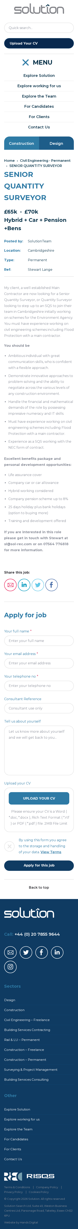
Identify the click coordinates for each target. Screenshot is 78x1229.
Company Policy (47, 1187)
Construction (21, 143)
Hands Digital (29, 1222)
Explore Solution (39, 75)
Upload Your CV (24, 43)
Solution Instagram (10, 967)
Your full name (16, 631)
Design (56, 143)
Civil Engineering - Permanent (45, 161)
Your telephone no (20, 676)
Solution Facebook (41, 952)
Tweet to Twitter (38, 585)
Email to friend (10, 585)
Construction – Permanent (25, 1060)
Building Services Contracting (27, 1030)
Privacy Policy (13, 1192)
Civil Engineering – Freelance (27, 1020)
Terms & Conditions (17, 1187)
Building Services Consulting (26, 1080)
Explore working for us (39, 86)
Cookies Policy (39, 1192)
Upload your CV (17, 783)
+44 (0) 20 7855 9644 (37, 934)
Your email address (20, 654)
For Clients (39, 117)
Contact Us (39, 127)
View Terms (51, 852)
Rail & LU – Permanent (22, 1040)
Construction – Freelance (24, 1050)
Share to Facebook (51, 585)
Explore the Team (39, 96)
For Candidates (39, 106)
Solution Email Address (10, 952)
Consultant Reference (22, 699)
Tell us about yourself (22, 721)
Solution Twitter (26, 952)
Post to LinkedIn (24, 585)
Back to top (39, 887)
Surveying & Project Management (30, 1070)
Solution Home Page (39, 8)
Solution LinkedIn (57, 952)
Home (9, 161)
